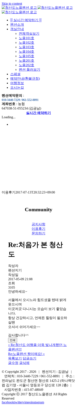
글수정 (13, 363)
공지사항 (38, 224)
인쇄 (12, 340)
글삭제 (24, 363)
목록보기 (15, 358)
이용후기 (38, 229)
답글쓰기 (29, 358)
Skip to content (12, 3)
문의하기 (38, 233)
